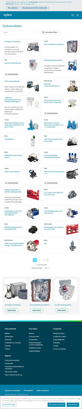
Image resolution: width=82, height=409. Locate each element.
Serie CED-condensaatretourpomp (52, 85)
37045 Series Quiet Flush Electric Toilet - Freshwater (53, 101)
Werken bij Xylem (58, 333)
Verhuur (7, 349)
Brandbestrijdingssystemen (53, 60)
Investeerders (33, 340)
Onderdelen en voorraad (13, 343)
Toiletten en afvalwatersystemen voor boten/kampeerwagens (12, 99)
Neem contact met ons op (13, 375)
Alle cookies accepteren (56, 404)
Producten (8, 340)
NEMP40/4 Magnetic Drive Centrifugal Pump (13, 228)
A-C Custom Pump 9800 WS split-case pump (53, 193)
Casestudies (9, 363)
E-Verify (55, 346)
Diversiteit (56, 343)
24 (46, 268)
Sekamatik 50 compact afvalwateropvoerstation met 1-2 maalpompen (53, 125)
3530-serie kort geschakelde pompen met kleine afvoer (13, 244)
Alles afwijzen (72, 404)
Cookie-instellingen (9, 404)
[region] (41, 402)
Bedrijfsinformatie (35, 348)
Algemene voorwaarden (12, 390)
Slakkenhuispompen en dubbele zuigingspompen (13, 191)
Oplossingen (9, 336)
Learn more (11, 310)
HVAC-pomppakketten (12, 81)
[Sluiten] (79, 399)
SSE (45, 243)
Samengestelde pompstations (54, 44)
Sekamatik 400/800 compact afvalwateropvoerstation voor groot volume (14, 125)
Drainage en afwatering (12, 41)
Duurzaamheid (34, 336)
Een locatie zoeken (11, 372)
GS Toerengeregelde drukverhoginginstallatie (52, 156)
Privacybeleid (28, 390)
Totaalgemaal (9, 139)
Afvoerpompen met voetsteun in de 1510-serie (54, 228)
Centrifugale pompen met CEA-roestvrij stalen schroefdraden (13, 213)
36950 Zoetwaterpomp (12, 172)
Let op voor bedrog (59, 349)
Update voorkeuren (42, 390)
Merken (7, 333)
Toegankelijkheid (58, 340)
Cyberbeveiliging (34, 351)
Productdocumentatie (12, 360)
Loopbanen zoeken (59, 336)
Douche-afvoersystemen (12, 63)
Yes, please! (13, 8)
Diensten (8, 346)
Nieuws (31, 333)
